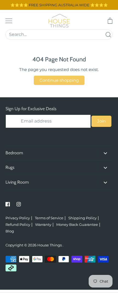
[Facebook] (7, 204)
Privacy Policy (17, 218)
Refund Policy (17, 224)
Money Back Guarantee (77, 224)
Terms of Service (49, 218)
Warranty (43, 224)
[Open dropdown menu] (105, 153)
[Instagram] (18, 204)
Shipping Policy (82, 218)
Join (101, 121)
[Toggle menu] (9, 21)
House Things (50, 245)
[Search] (108, 34)
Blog (9, 231)
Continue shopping (59, 80)
